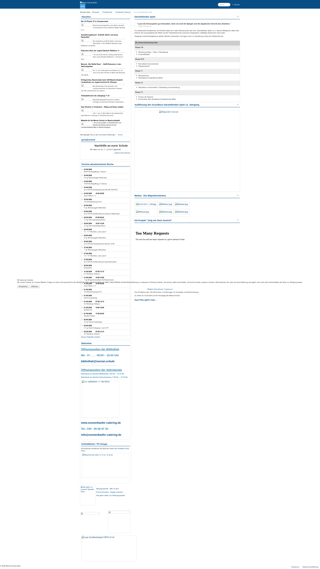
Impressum (169, 289)
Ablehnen (34, 286)
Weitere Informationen (155, 289)
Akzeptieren (23, 286)
